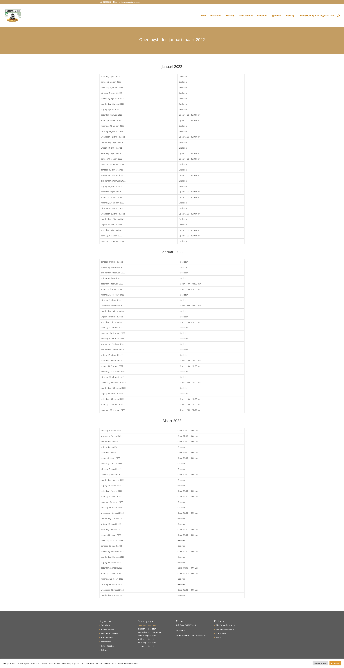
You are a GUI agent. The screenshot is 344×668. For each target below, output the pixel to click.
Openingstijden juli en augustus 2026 (316, 16)
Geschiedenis (107, 637)
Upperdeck (276, 16)
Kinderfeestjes (107, 646)
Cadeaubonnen (245, 16)
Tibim (218, 637)
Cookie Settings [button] (320, 663)
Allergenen (262, 16)
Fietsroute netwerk (109, 633)
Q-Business (221, 633)
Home (203, 16)
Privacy (104, 650)
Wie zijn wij (106, 625)
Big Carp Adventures (225, 625)
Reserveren (215, 16)
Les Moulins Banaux (225, 629)
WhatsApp (180, 630)
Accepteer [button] (335, 663)
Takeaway (229, 16)
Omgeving (289, 16)
